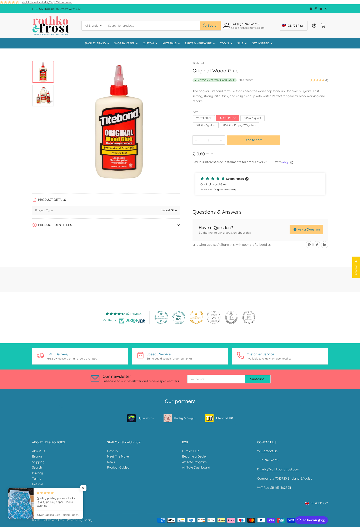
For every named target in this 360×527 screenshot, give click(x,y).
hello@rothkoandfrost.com (279, 469)
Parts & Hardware (198, 43)
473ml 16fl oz (228, 118)
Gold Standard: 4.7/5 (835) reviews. (47, 2)
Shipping (38, 462)
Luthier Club (190, 451)
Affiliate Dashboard (196, 467)
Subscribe (257, 379)
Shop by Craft (124, 43)
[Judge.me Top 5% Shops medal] (231, 317)
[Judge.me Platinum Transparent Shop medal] (161, 317)
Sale (240, 43)
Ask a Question (308, 229)
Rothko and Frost (53, 520)
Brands (37, 456)
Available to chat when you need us (269, 358)
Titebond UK (224, 418)
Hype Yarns (146, 418)
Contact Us (269, 451)
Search (37, 467)
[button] (260, 184)
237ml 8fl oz (203, 118)
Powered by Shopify (79, 520)
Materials (169, 43)
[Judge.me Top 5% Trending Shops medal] (248, 317)
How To (112, 451)
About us (38, 451)
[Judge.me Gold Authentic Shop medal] (196, 317)
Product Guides (118, 467)
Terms (36, 478)
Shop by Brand (95, 43)
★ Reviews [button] (356, 267)
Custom (148, 43)
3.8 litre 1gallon (205, 125)
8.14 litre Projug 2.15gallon (239, 125)
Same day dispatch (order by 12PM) (169, 358)
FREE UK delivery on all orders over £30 (72, 358)
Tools (224, 43)
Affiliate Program (194, 462)
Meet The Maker (118, 456)
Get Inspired (260, 43)
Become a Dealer (194, 456)
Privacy (37, 473)
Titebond (198, 63)
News (111, 462)
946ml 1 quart (252, 118)
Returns (37, 484)
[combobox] (163, 26)
